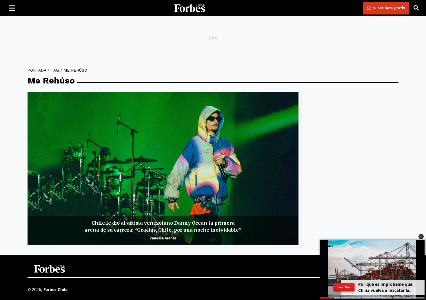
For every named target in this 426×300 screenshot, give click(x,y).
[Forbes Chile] (189, 8)
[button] (421, 236)
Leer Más (344, 287)
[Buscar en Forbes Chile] (416, 8)
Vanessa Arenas (163, 238)
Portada (37, 70)
